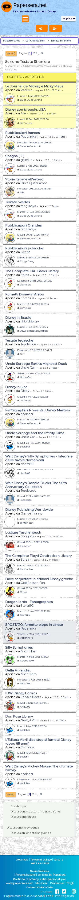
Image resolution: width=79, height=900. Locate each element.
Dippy (25, 391)
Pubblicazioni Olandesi (23, 225)
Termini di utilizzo (41, 859)
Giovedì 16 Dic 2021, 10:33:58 (32, 588)
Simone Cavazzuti (30, 146)
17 (50, 559)
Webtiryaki (22, 859)
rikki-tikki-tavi (30, 321)
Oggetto (14, 77)
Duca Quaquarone (31, 99)
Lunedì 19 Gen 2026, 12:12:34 (33, 119)
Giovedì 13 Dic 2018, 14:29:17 (32, 752)
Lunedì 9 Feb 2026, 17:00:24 (32, 326)
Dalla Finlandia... (18, 670)
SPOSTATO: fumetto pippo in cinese (34, 625)
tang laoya (28, 206)
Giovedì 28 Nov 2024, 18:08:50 (33, 442)
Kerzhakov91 (27, 660)
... (39, 53)
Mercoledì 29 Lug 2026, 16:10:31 (34, 188)
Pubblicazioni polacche (24, 248)
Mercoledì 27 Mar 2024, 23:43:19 (35, 469)
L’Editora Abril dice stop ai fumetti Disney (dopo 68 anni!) (38, 741)
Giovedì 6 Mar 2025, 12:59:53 (32, 396)
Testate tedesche (19, 340)
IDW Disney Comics (21, 693)
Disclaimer (57, 883)
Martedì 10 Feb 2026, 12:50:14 (33, 304)
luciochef (25, 546)
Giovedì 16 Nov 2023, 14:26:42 (33, 496)
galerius (26, 160)
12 (53, 90)
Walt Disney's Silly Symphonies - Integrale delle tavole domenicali (39, 458)
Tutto (58, 90)
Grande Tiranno (32, 513)
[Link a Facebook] (57, 892)
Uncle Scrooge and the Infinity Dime (34, 433)
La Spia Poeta (31, 697)
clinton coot (26, 522)
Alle (23, 113)
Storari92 (27, 606)
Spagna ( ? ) (14, 156)
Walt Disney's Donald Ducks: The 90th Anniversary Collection (36, 485)
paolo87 (24, 756)
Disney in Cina (16, 387)
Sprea (25, 275)
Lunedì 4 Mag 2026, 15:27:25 (33, 96)
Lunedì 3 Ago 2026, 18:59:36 (32, 165)
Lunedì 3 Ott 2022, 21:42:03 (32, 518)
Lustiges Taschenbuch (23, 532)
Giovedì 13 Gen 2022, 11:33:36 (32, 542)
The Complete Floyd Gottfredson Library (38, 556)
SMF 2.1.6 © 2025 (39, 863)
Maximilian (26, 569)
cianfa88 (27, 464)
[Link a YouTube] (69, 892)
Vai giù (11, 53)
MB (22, 192)
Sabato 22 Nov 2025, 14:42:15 (33, 373)
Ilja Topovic (26, 123)
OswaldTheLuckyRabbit (34, 330)
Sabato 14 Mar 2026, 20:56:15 (33, 257)
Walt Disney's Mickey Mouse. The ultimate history (39, 768)
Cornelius (25, 284)
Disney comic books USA (25, 109)
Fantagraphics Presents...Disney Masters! (37, 410)
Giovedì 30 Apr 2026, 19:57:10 (32, 234)
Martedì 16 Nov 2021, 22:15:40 (33, 611)
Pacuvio (26, 90)
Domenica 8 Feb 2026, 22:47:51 (34, 350)
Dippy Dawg (27, 261)
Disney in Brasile (18, 318)
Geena (25, 252)
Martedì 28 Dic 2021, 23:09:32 (33, 565)
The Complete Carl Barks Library (32, 271)
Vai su (11, 794)
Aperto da (34, 77)
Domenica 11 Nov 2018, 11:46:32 (34, 779)
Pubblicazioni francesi (22, 133)
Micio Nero (29, 674)
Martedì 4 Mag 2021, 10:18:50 (32, 656)
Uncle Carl (28, 367)
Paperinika (28, 137)
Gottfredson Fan (33, 583)
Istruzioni (41, 883)
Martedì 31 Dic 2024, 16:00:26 (33, 419)
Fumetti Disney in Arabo (24, 294)
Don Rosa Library (19, 716)
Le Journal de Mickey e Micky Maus (34, 86)
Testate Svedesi (17, 202)
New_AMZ (28, 720)
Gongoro (27, 536)
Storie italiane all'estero (24, 179)
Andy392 (25, 706)
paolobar (27, 414)
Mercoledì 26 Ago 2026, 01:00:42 (34, 142)
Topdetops (28, 344)
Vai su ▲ (58, 859)
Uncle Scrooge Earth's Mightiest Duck (36, 364)
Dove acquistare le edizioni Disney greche (39, 579)
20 (57, 137)
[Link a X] (64, 892)
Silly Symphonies (19, 647)
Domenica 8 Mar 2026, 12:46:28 (34, 280)
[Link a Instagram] (74, 892)
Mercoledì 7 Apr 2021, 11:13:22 (33, 679)
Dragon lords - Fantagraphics (29, 602)
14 (47, 113)
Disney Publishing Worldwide (29, 510)
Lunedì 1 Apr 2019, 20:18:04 (32, 726)
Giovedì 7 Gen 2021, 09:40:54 (33, 702)
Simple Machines (39, 871)
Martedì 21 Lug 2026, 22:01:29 (33, 211)
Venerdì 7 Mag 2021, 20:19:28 (33, 633)
